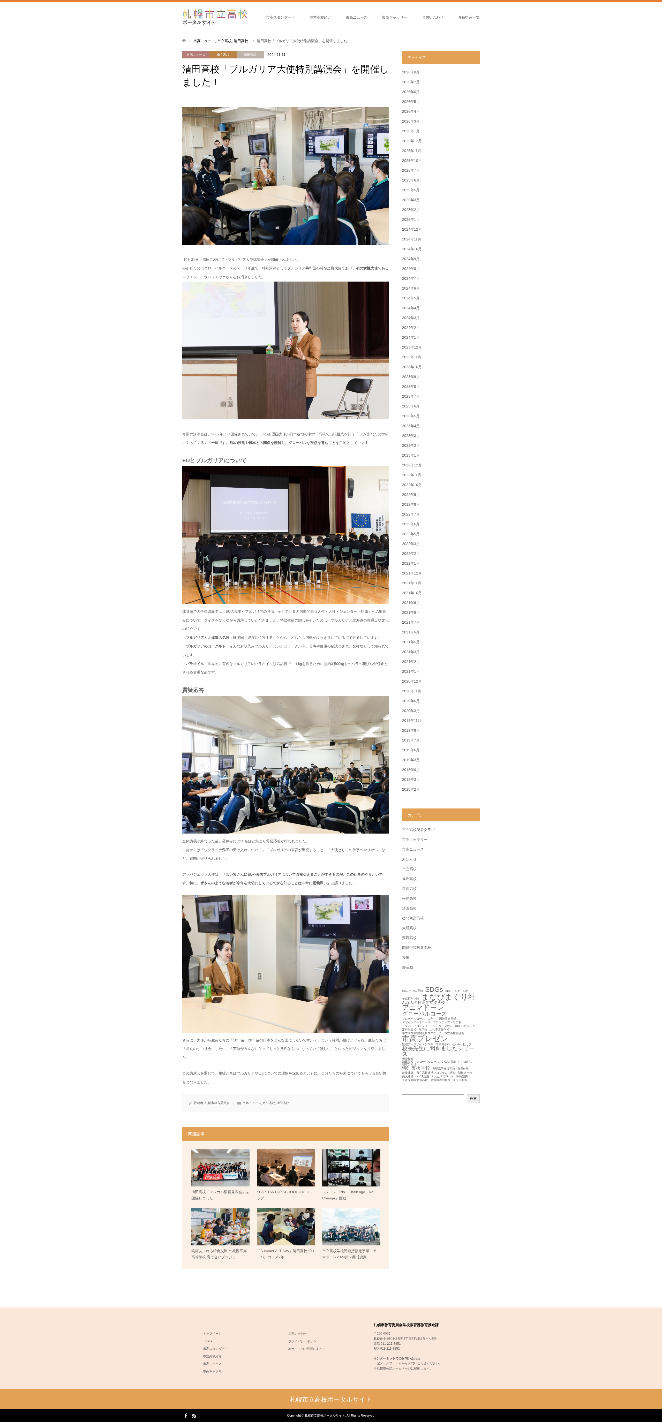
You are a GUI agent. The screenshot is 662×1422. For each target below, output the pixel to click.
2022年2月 (411, 553)
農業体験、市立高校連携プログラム (425, 1072)
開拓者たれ (465, 1072)
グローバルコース (424, 1014)
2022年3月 (411, 544)
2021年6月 (411, 632)
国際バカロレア (465, 1026)
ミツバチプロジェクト (416, 1026)
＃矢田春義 (460, 1080)
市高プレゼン (425, 1038)
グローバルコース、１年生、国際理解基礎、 (430, 1018)
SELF (448, 990)
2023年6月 (411, 406)
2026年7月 (411, 82)
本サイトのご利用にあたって (308, 1349)
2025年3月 (411, 200)
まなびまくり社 (449, 997)
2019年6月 (411, 750)
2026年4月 (411, 111)
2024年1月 (411, 337)
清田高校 (250, 55)
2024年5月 (411, 298)
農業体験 (463, 1068)
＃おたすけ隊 (439, 1076)
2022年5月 (411, 534)
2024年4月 (411, 308)
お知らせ (409, 859)
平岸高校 (409, 898)
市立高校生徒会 (454, 1033)
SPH (457, 990)
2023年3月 (411, 436)
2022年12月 (412, 465)
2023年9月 (411, 377)
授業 (405, 957)
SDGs (434, 989)
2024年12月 (412, 229)
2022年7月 (411, 514)
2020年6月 (411, 701)
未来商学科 (443, 1044)
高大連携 (407, 1076)
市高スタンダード (280, 17)
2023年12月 (412, 347)
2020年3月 (411, 711)
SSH (465, 990)
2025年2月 (411, 210)
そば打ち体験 (410, 998)
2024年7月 (411, 278)
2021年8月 (411, 612)
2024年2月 (411, 328)
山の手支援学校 (439, 1029)
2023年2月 (411, 445)
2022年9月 (411, 495)
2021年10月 (412, 593)
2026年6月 (411, 92)
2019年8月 (411, 730)
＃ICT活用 (422, 1076)
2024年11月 (411, 239)
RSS (194, 1415)
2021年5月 (411, 642)
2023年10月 (412, 367)
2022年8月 (411, 504)
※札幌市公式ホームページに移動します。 (403, 1368)
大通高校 (409, 928)
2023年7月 (411, 396)
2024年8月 (411, 269)
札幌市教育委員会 (217, 1103)
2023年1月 (411, 455)
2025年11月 (411, 151)
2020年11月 (411, 691)
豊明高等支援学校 (443, 1068)
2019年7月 (411, 740)
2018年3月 (411, 779)
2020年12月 (412, 681)
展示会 (423, 1029)
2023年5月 (411, 416)
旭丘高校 (409, 879)
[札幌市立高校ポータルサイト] (214, 17)
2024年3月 (411, 318)
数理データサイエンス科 (417, 1044)
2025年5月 (411, 190)
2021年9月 (411, 603)
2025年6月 (411, 180)
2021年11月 (411, 583)
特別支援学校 (416, 1068)
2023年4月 (411, 426)
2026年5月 (411, 102)
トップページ (212, 1333)
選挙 (453, 1072)
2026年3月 (411, 121)
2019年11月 (411, 720)
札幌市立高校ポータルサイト (331, 1399)
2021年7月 (411, 622)
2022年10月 (412, 485)
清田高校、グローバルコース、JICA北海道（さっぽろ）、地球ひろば (439, 1063)
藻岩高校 (409, 938)
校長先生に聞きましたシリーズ (438, 1051)
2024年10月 (412, 249)
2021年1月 (411, 671)
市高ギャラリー (394, 17)
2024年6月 (411, 288)
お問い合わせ (432, 17)
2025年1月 (411, 219)
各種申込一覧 (469, 17)
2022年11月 (411, 475)
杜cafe (456, 1044)
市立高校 (223, 55)
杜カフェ (468, 1044)
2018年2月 (411, 789)
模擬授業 (407, 1058)
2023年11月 (411, 357)
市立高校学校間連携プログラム (422, 1033)
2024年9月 (411, 259)
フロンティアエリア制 (447, 1022)
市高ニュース (356, 17)
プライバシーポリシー (303, 1341)
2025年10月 (412, 160)
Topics (207, 1341)
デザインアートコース (416, 1022)
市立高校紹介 (320, 17)
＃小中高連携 (459, 1076)
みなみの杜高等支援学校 (423, 1002)
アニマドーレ (423, 1007)
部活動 (407, 967)
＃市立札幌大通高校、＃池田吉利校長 (426, 1080)
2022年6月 (411, 524)
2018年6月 (411, 770)
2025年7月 (411, 170)
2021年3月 (411, 652)
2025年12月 (412, 141)
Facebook (186, 1415)
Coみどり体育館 (412, 990)
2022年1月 (411, 563)
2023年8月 (411, 386)
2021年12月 (412, 573)
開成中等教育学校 (416, 948)
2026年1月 (411, 131)
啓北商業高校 (413, 918)
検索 (473, 1098)
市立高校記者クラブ (418, 830)
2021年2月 (411, 662)
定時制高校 (409, 1029)
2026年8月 (411, 72)
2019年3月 (411, 760)
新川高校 (409, 889)
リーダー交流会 (443, 1026)
